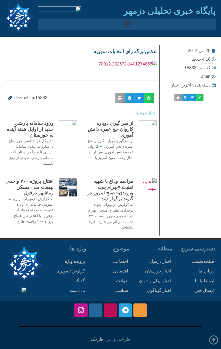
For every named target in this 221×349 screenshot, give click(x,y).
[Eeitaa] (140, 310)
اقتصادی (120, 271)
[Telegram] (125, 310)
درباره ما (206, 271)
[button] (126, 23)
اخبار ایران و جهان (155, 280)
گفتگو (80, 280)
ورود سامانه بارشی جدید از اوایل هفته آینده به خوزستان (30, 128)
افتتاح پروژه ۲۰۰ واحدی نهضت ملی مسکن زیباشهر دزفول (30, 186)
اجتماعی (120, 261)
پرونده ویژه (75, 261)
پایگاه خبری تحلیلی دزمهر (170, 11)
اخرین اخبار (181, 85)
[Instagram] (81, 310)
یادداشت (77, 290)
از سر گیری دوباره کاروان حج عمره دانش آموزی (110, 128)
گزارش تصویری (71, 271)
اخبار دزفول (160, 261)
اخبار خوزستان (158, 271)
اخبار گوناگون (159, 290)
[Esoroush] (95, 310)
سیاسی (121, 290)
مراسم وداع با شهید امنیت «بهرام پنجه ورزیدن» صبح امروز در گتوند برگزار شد (110, 189)
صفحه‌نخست (202, 261)
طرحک (97, 339)
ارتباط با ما (204, 280)
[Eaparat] (110, 310)
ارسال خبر (204, 290)
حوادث (122, 280)
